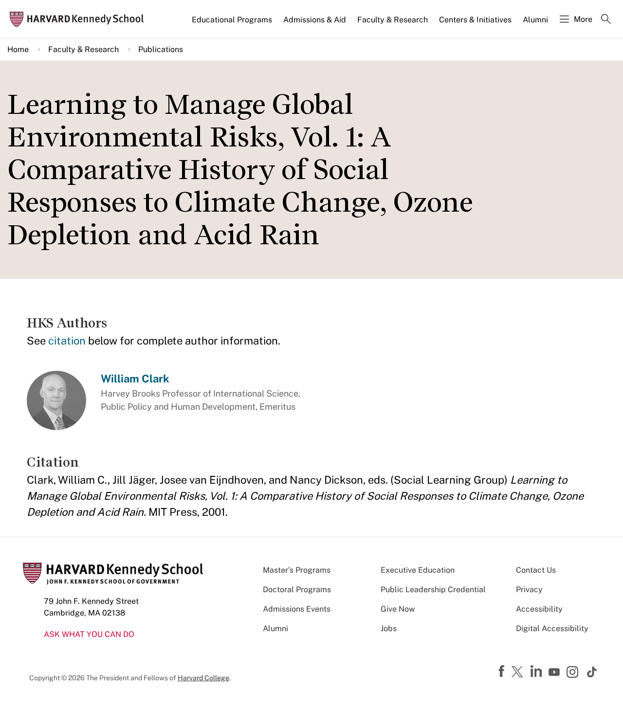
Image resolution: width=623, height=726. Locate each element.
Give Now (398, 609)
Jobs (389, 628)
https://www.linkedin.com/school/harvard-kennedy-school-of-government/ (537, 671)
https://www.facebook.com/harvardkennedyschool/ (502, 671)
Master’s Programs (296, 570)
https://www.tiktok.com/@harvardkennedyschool (592, 672)
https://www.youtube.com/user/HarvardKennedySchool (555, 672)
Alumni (535, 19)
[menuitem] (232, 24)
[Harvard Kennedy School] (80, 19)
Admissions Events (296, 609)
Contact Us (536, 570)
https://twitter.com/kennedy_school (519, 672)
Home (18, 49)
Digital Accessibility (552, 628)
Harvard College (203, 678)
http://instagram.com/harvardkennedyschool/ (574, 673)
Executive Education (418, 570)
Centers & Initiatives (475, 19)
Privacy (529, 589)
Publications (160, 49)
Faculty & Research (392, 19)
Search (606, 20)
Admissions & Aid (314, 19)
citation (67, 340)
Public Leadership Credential (433, 589)
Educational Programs (232, 19)
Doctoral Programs (297, 589)
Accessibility (539, 609)
